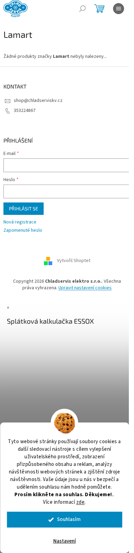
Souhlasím (69, 519)
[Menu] (118, 8)
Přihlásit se (23, 208)
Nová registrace (19, 222)
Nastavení (64, 541)
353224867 (24, 110)
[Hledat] (82, 8)
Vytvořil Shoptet (73, 260)
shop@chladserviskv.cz (38, 100)
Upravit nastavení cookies (85, 287)
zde (80, 502)
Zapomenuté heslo (22, 230)
